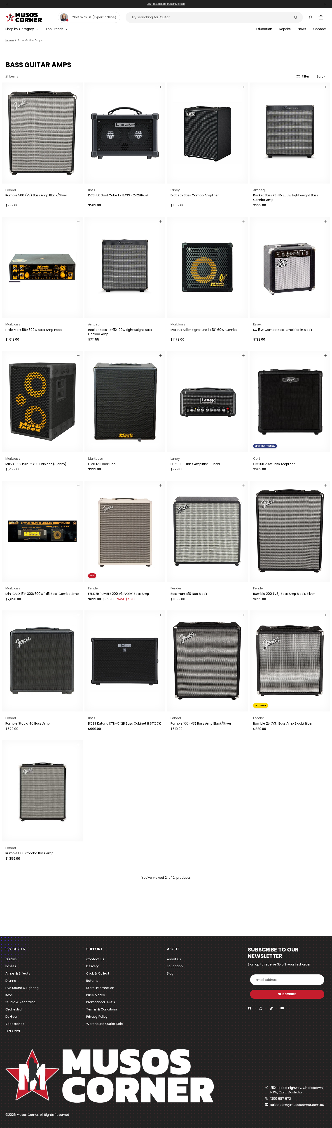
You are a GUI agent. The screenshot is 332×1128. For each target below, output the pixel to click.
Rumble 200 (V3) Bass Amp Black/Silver (284, 593)
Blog (170, 973)
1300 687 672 (280, 1099)
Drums (10, 981)
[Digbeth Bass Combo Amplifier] (207, 133)
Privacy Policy (97, 1017)
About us (174, 959)
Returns (92, 981)
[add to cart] (78, 87)
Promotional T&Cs (100, 1002)
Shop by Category (19, 29)
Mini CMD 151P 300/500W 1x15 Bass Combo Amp (42, 593)
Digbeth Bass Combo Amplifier (195, 195)
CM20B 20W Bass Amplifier (274, 464)
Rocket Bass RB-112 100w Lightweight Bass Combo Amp (120, 332)
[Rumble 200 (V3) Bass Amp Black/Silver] (290, 531)
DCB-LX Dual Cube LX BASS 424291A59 (118, 195)
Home (9, 40)
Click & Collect (97, 973)
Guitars (11, 959)
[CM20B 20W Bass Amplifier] (290, 401)
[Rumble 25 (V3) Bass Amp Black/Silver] (290, 660)
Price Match (95, 995)
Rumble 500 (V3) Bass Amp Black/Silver (36, 195)
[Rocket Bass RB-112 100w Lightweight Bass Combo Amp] (124, 267)
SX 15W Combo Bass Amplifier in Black (282, 329)
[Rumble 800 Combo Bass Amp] (42, 790)
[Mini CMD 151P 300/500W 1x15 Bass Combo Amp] (42, 531)
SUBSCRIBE (287, 994)
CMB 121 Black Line (102, 464)
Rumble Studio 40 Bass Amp (27, 723)
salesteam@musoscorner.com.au (297, 1105)
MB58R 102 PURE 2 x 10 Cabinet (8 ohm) (35, 464)
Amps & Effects (17, 973)
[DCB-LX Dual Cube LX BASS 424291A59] (124, 133)
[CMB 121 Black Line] (124, 401)
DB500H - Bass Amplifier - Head (195, 464)
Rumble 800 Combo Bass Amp (29, 853)
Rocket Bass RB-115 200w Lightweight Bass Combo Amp (285, 197)
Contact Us (95, 959)
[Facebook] (249, 1008)
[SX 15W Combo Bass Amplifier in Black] (290, 267)
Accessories (14, 1024)
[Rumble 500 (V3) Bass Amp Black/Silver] (42, 133)
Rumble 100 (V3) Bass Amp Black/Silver (201, 723)
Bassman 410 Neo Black (189, 593)
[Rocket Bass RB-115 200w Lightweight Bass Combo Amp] (290, 133)
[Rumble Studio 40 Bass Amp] (42, 660)
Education (175, 966)
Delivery (92, 966)
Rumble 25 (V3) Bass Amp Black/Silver (283, 723)
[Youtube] (282, 1008)
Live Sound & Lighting (22, 988)
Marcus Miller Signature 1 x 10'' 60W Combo (204, 329)
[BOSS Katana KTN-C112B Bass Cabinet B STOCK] (124, 660)
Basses (10, 966)
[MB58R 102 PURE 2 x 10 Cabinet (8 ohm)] (42, 401)
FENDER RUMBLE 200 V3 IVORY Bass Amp (118, 593)
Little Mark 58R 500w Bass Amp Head (33, 329)
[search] (295, 17)
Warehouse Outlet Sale (104, 1024)
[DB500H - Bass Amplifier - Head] (207, 401)
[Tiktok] (271, 1008)
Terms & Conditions (102, 1009)
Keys (9, 995)
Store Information (100, 988)
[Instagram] (260, 1008)
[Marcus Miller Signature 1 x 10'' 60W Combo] (207, 267)
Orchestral (13, 1009)
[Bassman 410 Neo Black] (207, 531)
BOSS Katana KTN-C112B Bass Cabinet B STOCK (124, 723)
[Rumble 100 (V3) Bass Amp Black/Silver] (207, 660)
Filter (305, 76)
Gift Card (12, 1031)
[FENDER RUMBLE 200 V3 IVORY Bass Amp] (124, 531)
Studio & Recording (20, 1002)
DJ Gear (11, 1017)
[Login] (310, 17)
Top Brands (54, 29)
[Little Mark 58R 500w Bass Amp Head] (42, 267)
